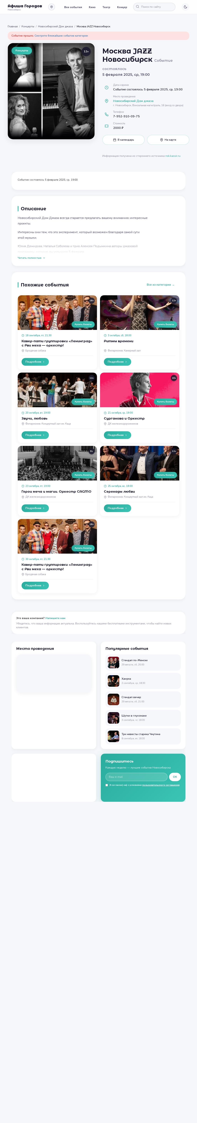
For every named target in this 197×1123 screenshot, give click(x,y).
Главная (13, 26)
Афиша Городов (25, 6)
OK (175, 777)
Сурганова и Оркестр (124, 418)
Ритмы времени (118, 341)
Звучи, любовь (35, 418)
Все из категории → (161, 285)
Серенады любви (119, 491)
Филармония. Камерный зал (124, 350)
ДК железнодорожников (123, 424)
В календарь (126, 140)
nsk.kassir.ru (172, 156)
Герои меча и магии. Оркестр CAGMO (56, 491)
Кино (92, 7)
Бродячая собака (35, 350)
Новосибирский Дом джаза (55, 26)
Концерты (124, 7)
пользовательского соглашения (160, 785)
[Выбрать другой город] (51, 6)
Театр (106, 7)
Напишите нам (55, 618)
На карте (170, 140)
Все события (73, 7)
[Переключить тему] (185, 7)
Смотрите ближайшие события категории (61, 36)
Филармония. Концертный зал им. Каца (48, 424)
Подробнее (33, 362)
